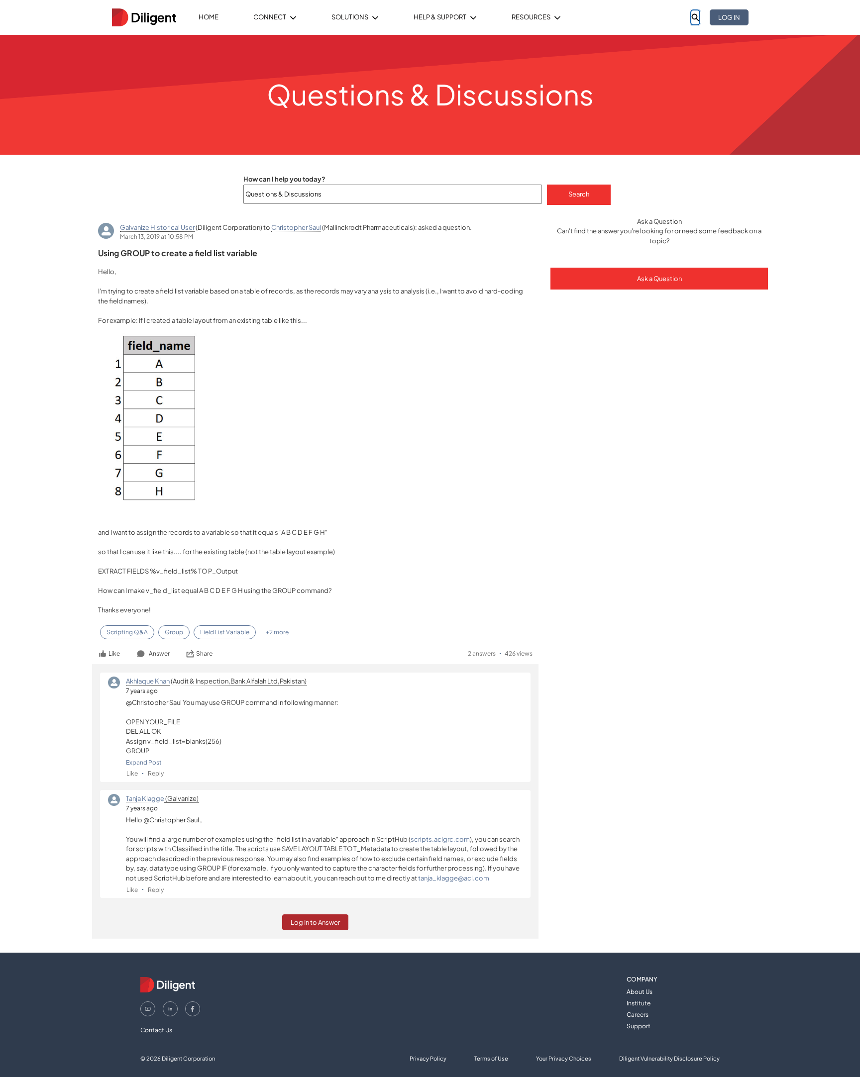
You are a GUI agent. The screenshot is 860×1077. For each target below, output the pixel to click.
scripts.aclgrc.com (440, 839)
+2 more (277, 632)
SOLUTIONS (349, 17)
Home (208, 17)
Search (578, 194)
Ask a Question (659, 279)
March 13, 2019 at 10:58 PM (156, 236)
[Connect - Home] (143, 17)
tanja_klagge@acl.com (453, 878)
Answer (159, 653)
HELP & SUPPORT (440, 17)
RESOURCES (531, 17)
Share (204, 653)
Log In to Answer (315, 922)
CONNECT (269, 17)
